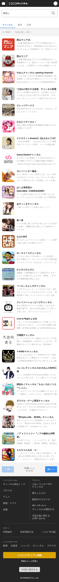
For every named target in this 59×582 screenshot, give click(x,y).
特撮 (5, 509)
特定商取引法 (27, 531)
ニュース (25, 545)
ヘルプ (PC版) (49, 531)
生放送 (14, 545)
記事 (29, 24)
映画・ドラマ (9, 503)
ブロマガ (7, 490)
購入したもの (38, 493)
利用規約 (7, 531)
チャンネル (8, 24)
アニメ (6, 496)
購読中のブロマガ (41, 499)
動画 (20, 24)
